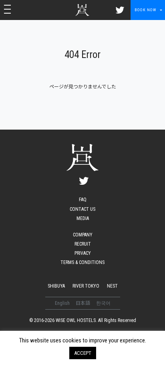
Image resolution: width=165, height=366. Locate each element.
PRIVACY (82, 253)
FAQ (83, 199)
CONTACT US (82, 209)
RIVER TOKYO (85, 286)
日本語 (83, 303)
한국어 (103, 303)
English (63, 303)
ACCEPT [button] (82, 353)
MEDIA (82, 218)
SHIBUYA (56, 286)
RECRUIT (82, 244)
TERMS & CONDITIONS (82, 262)
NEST (112, 286)
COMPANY (83, 235)
